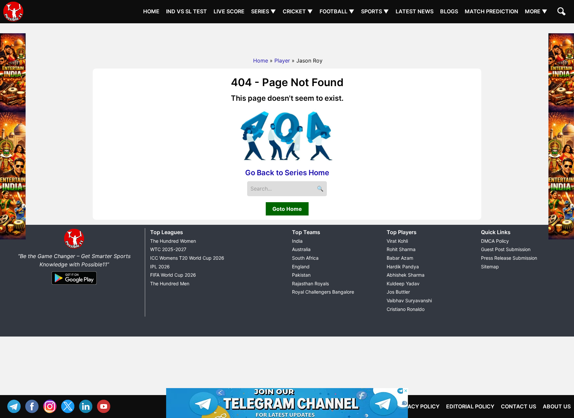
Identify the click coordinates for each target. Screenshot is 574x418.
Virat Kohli (397, 241)
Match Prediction (491, 11)
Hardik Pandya (403, 266)
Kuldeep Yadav (403, 283)
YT (105, 405)
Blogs (449, 11)
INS (51, 405)
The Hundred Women (173, 241)
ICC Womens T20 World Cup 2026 (187, 258)
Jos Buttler (398, 292)
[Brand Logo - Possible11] (74, 247)
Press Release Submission (509, 258)
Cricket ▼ (298, 11)
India (297, 241)
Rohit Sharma (401, 249)
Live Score (229, 11)
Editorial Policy (470, 406)
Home (151, 11)
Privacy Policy (417, 406)
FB (33, 405)
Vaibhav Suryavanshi (409, 300)
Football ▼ (337, 11)
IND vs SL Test (186, 11)
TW (69, 405)
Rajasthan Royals (310, 283)
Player (282, 60)
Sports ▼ (375, 11)
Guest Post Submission (505, 249)
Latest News (414, 11)
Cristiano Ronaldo (406, 309)
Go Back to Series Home (287, 172)
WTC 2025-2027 (168, 249)
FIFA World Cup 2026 (173, 275)
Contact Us (518, 406)
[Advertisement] (287, 38)
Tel (15, 405)
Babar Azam (400, 258)
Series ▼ (263, 11)
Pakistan (301, 275)
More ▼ (536, 11)
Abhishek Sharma (406, 275)
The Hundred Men (169, 283)
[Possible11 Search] (562, 12)
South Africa (305, 258)
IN (87, 405)
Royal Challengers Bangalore (323, 292)
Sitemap (490, 266)
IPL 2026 (160, 266)
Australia (301, 249)
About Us (557, 406)
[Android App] (74, 285)
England (301, 266)
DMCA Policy (495, 241)
